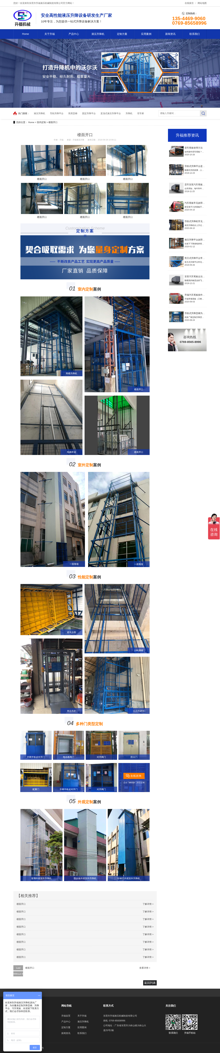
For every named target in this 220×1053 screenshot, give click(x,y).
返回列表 (150, 982)
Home (25, 34)
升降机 (129, 113)
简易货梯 (72, 113)
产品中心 (74, 34)
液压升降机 (97, 34)
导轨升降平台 (56, 113)
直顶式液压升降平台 (110, 113)
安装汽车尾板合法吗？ (196, 276)
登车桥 (140, 113)
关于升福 (49, 34)
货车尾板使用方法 (194, 147)
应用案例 (146, 34)
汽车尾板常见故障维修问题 (198, 203)
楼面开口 (52, 122)
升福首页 (65, 1015)
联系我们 (194, 34)
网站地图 (202, 3)
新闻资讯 (170, 34)
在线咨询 (135, 775)
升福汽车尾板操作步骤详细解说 (200, 295)
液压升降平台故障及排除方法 (199, 239)
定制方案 (122, 34)
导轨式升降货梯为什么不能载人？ (201, 313)
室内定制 (41, 122)
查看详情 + (144, 968)
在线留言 (189, 3)
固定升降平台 (89, 113)
